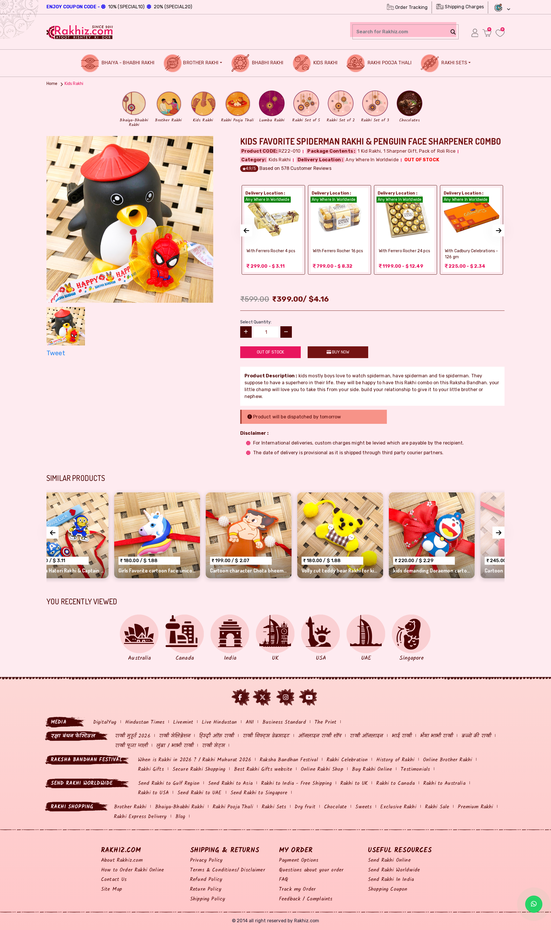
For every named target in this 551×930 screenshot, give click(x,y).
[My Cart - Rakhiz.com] (486, 33)
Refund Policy (206, 879)
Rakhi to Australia (444, 783)
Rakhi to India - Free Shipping (296, 783)
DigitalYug (105, 722)
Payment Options (298, 860)
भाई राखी (402, 736)
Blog (180, 817)
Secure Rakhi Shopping (198, 769)
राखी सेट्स (213, 746)
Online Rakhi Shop (322, 769)
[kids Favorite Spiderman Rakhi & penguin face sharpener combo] (129, 219)
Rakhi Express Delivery (140, 817)
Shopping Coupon (387, 889)
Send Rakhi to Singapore (259, 793)
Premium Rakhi (475, 807)
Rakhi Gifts (151, 769)
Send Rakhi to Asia (230, 783)
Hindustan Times (144, 722)
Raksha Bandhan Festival (289, 760)
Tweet (55, 353)
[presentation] (246, 230)
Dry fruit (305, 807)
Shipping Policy (207, 899)
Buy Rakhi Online (372, 769)
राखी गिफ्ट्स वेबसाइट (266, 736)
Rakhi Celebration (347, 760)
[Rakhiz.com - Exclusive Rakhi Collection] (79, 31)
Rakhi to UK (354, 783)
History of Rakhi (395, 760)
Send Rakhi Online (389, 860)
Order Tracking (411, 7)
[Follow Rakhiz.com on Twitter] (262, 697)
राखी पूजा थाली (131, 746)
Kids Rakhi (325, 62)
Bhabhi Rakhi (267, 62)
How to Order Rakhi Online (132, 870)
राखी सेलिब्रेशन (174, 736)
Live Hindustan (219, 722)
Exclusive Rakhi (398, 807)
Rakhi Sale (437, 807)
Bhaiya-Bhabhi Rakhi (179, 807)
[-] (286, 332)
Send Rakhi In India (391, 879)
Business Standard (284, 722)
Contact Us (114, 879)
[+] (246, 332)
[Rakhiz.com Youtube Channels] (309, 697)
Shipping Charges (464, 6)
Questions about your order (311, 870)
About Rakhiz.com (122, 860)
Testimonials (415, 769)
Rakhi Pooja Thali (389, 62)
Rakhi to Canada (395, 783)
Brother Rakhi (200, 62)
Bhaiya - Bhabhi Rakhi (127, 62)
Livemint (183, 722)
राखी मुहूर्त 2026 (132, 736)
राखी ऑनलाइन (366, 736)
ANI (250, 722)
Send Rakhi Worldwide (394, 870)
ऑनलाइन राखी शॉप (320, 736)
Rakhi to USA (153, 793)
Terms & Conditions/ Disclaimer (227, 870)
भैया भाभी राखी (436, 736)
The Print (325, 722)
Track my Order (297, 889)
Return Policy (205, 889)
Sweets (363, 807)
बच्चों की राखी (476, 736)
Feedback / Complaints (305, 899)
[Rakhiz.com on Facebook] (240, 697)
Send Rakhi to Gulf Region (168, 783)
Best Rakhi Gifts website (263, 769)
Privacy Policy (206, 860)
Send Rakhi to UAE (199, 793)
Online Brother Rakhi (447, 760)
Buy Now (340, 352)
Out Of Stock (270, 352)
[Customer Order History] (475, 32)
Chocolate (335, 807)
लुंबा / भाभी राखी (174, 746)
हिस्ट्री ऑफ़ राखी (216, 736)
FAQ (283, 879)
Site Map (111, 889)
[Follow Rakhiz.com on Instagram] (285, 697)
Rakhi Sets (453, 62)
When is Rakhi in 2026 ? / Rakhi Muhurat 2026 (194, 760)
